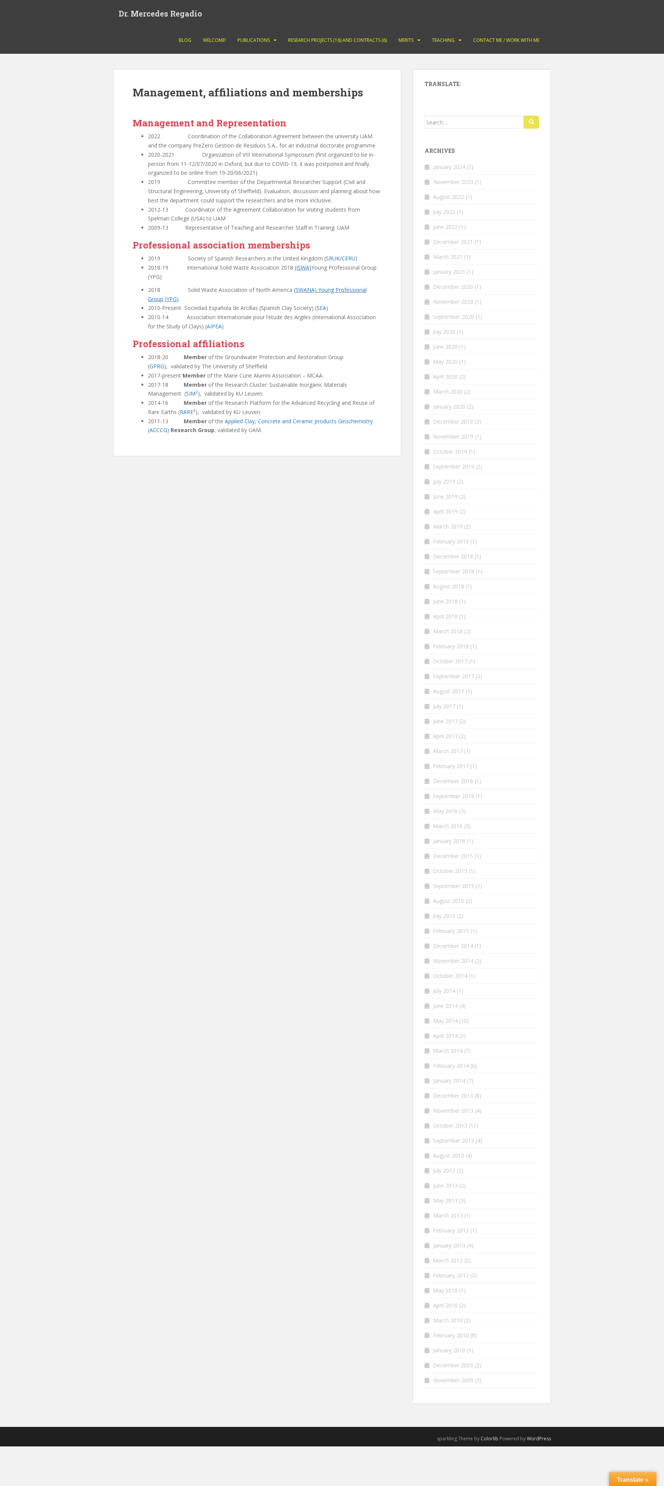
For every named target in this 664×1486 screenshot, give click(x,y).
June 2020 (445, 346)
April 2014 (445, 1035)
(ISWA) (303, 267)
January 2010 (449, 1350)
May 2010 (445, 1290)
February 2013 (451, 1230)
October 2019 (450, 451)
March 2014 (448, 1050)
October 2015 (450, 871)
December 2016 (453, 781)
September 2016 (453, 796)
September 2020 (453, 316)
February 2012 (451, 1275)
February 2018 (451, 646)
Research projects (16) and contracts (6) (337, 40)
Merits (405, 40)
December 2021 (453, 241)
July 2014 (444, 990)
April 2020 (445, 376)
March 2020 (448, 391)
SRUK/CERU (340, 258)
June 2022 (445, 226)
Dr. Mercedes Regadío (160, 13)
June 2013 (445, 1185)
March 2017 (448, 751)
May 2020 (445, 361)
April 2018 (445, 616)
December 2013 (453, 1095)
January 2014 (449, 1080)
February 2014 (451, 1065)
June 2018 (445, 601)
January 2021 (449, 271)
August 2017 (448, 691)
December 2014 (453, 945)
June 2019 (445, 496)
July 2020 (444, 331)
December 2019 (453, 421)
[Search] (531, 122)
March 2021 (448, 256)
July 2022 (444, 211)
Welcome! (214, 40)
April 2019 (445, 511)
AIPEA (214, 326)
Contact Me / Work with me (506, 40)
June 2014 (445, 1005)
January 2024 (449, 167)
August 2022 (448, 196)
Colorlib (489, 1438)
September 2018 (453, 571)
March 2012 (448, 1260)
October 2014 (450, 975)
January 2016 (449, 841)
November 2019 (453, 436)
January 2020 (449, 406)
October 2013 (450, 1125)
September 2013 (453, 1140)
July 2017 (444, 706)
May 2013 (445, 1200)
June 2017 (445, 721)
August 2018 (448, 586)
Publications (253, 40)
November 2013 (453, 1110)
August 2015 (448, 901)
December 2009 (453, 1365)
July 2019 (444, 481)
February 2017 (451, 766)
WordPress (539, 1438)
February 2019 (451, 541)
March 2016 (448, 826)
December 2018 (453, 556)
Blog (185, 40)
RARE (186, 412)
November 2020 (453, 301)
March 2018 (448, 631)
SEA (321, 307)
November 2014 (453, 960)
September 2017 (453, 676)
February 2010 (451, 1335)
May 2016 (445, 811)
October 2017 (450, 661)
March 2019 (448, 526)
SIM (191, 393)
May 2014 (445, 1020)
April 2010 (445, 1305)
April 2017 (445, 736)
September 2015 (453, 886)
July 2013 (444, 1170)
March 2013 (448, 1215)
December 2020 (453, 286)
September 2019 (453, 466)
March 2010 (448, 1320)
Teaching (443, 40)
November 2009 (453, 1380)
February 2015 (451, 930)
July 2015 (444, 915)
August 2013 (448, 1155)
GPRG (156, 366)
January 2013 (449, 1245)
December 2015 (453, 856)
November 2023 (453, 182)
